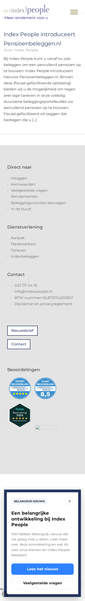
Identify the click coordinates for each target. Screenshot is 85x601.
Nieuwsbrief (22, 330)
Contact (18, 344)
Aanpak (18, 238)
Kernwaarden (23, 184)
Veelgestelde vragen (29, 190)
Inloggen (19, 178)
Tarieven (18, 250)
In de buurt (21, 209)
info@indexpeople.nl (33, 291)
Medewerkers (23, 244)
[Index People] (26, 10)
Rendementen (24, 196)
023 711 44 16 (26, 285)
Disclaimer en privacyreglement (44, 304)
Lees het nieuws (42, 569)
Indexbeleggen (25, 256)
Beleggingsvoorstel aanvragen (38, 203)
